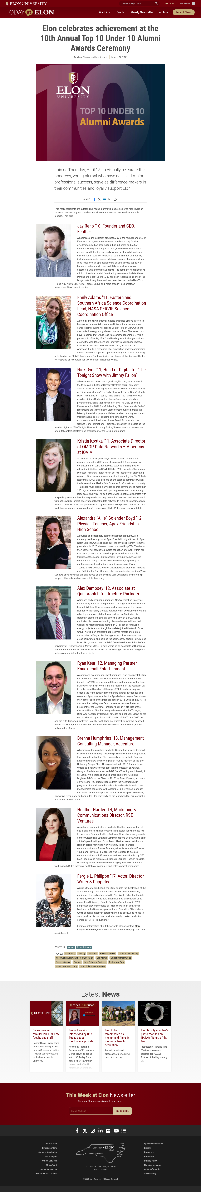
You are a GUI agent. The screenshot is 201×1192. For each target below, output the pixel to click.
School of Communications (92, 966)
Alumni (71, 947)
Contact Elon (51, 1143)
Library (147, 1147)
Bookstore (149, 1152)
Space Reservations (153, 1143)
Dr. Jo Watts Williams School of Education (74, 957)
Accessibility (150, 1173)
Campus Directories (47, 1152)
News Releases (84, 947)
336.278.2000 (100, 1169)
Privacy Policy (150, 1160)
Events (121, 12)
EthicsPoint (51, 1165)
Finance (77, 962)
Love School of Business (95, 962)
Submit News (184, 12)
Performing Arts (116, 962)
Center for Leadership (128, 953)
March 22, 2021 (119, 57)
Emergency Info (49, 1147)
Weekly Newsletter (142, 12)
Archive (163, 12)
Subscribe (122, 1110)
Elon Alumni (102, 957)
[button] (187, 3)
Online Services (49, 1160)
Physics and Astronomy (66, 966)
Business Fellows (107, 953)
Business (92, 953)
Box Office (149, 1156)
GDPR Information (152, 1169)
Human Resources (48, 1169)
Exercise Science (62, 962)
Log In (171, 3)
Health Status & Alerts (46, 1173)
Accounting (70, 953)
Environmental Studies (121, 957)
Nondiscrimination (153, 1165)
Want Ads (105, 12)
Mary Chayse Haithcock (89, 57)
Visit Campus (50, 1156)
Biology (81, 953)
